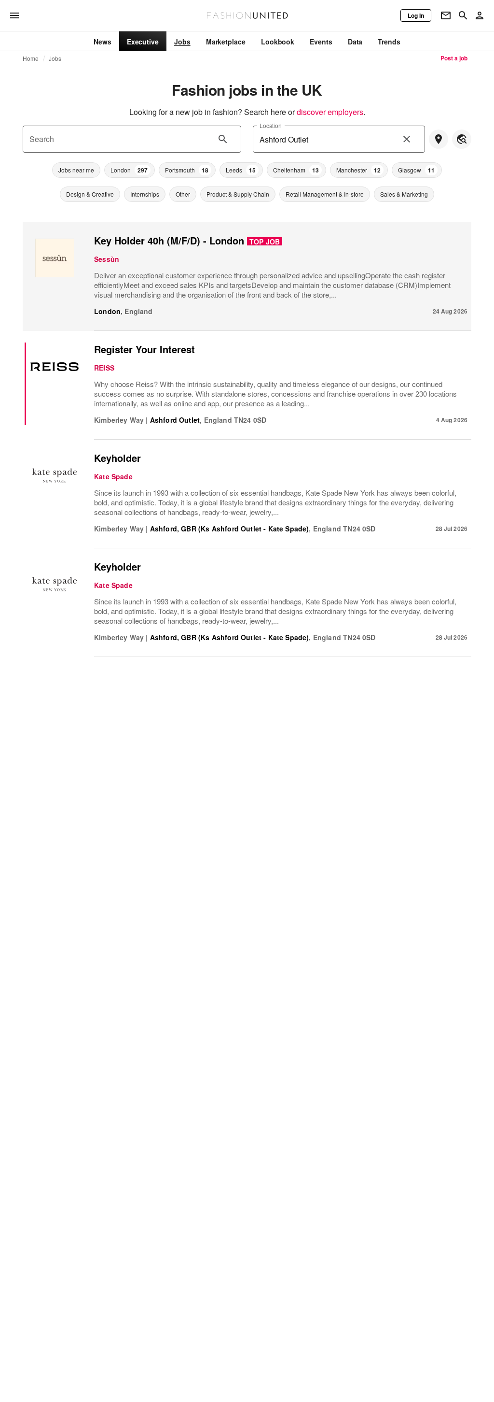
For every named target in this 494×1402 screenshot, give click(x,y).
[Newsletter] (445, 15)
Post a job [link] (453, 58)
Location (271, 125)
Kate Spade (113, 476)
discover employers (330, 111)
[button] (76, 170)
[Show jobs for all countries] (461, 139)
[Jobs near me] (438, 139)
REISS (104, 367)
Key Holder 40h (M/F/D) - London (169, 240)
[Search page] (463, 15)
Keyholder (117, 458)
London (107, 311)
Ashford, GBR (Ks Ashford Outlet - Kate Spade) (229, 528)
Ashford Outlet (175, 420)
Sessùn (106, 259)
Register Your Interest (144, 349)
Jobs (55, 58)
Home (31, 58)
